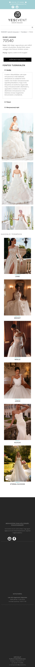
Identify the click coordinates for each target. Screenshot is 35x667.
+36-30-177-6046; (18, 2)
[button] (17, 60)
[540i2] (17, 218)
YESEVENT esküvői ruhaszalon (10, 32)
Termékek (24, 32)
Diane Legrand (9, 37)
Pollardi (17, 440)
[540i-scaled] (17, 136)
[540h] (17, 183)
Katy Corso (17, 274)
